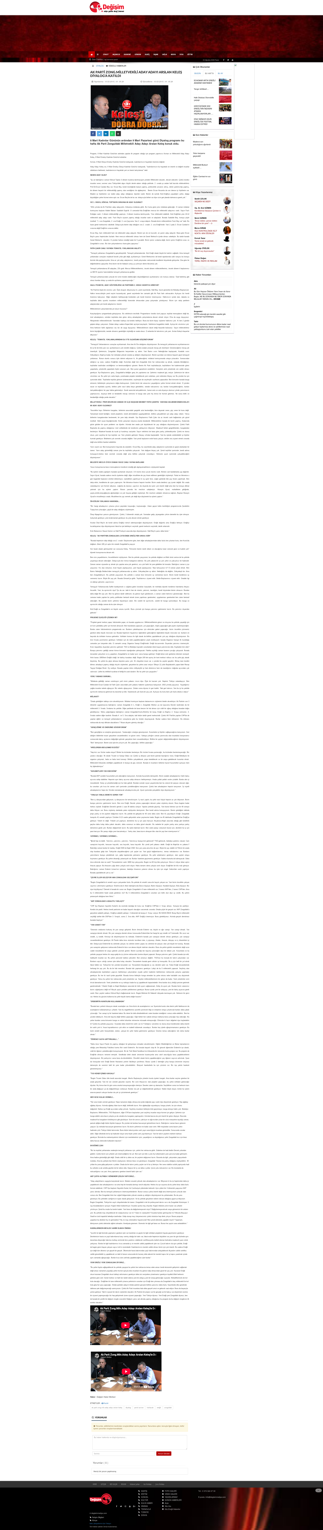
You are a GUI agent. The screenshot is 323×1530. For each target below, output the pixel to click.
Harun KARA (200, 249)
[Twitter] (228, 60)
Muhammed (199, 326)
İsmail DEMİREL (201, 239)
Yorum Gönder (164, 1453)
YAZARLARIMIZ (171, 1497)
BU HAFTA (209, 73)
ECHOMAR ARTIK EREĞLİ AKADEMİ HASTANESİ (205, 81)
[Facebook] (223, 60)
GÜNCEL (144, 1497)
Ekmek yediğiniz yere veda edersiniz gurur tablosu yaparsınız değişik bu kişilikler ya (211, 320)
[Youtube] (232, 60)
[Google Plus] (134, 1507)
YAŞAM (155, 54)
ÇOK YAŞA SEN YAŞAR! (204, 201)
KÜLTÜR (144, 1500)
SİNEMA (144, 1506)
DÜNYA (144, 1515)
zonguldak (168, 1407)
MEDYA (173, 54)
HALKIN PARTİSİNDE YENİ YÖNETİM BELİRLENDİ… (205, 212)
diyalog (128, 1407)
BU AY (220, 73)
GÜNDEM (138, 54)
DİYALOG (100, 66)
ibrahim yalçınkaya (202, 306)
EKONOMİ (127, 54)
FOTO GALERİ (171, 1491)
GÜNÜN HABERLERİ (173, 1500)
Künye (94, 1520)
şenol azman (139, 1407)
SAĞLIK (164, 54)
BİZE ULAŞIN (113, 1484)
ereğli (159, 1407)
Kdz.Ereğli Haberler (172, 1509)
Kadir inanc (199, 316)
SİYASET (106, 54)
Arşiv (167, 1503)
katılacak (150, 1407)
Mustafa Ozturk (200, 293)
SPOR (181, 54)
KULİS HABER (147, 1503)
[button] (98, 54)
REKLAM (123, 1484)
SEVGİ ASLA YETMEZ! (204, 265)
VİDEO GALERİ (171, 1494)
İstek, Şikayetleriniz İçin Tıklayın (100, 1523)
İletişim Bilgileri (98, 1517)
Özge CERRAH (201, 229)
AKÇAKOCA (116, 54)
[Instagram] (125, 1507)
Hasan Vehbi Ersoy (203, 219)
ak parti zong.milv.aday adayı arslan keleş (107, 1407)
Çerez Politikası (159, 1484)
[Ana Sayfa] (107, 7)
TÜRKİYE (145, 1512)
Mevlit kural (199, 281)
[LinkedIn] (106, 133)
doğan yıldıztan (201, 198)
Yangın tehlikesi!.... (201, 89)
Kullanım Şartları (135, 1484)
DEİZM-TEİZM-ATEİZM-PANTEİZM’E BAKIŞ (204, 223)
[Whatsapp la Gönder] (112, 133)
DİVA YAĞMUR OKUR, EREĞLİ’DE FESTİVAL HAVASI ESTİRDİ (203, 121)
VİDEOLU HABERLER (117, 66)
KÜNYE (95, 1484)
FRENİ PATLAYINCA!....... (113, 59)
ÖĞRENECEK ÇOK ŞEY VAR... (207, 232)
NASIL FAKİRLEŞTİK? (203, 242)
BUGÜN (197, 73)
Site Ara (168, 1506)
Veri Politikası (147, 1484)
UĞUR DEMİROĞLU (203, 209)
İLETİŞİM (103, 1484)
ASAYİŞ (147, 54)
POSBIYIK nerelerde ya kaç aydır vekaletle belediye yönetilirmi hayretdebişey (211, 310)
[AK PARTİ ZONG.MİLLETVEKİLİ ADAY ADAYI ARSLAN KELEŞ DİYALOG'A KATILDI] (129, 107)
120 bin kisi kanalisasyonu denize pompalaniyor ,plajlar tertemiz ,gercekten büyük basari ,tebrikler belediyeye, (210, 286)
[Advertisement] (161, 33)
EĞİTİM (190, 54)
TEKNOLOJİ (146, 1509)
